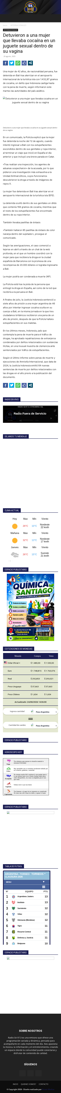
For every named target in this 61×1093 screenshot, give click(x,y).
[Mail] (30, 1073)
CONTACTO (43, 1084)
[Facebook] (22, 1073)
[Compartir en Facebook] (5, 63)
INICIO (15, 1084)
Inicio (5, 25)
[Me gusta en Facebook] (24, 63)
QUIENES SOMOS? (28, 1084)
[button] (5, 18)
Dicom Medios (48, 1089)
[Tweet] (11, 63)
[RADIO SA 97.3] (30, 7)
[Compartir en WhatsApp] (17, 63)
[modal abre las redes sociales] (30, 63)
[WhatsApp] (38, 1073)
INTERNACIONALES (18, 25)
